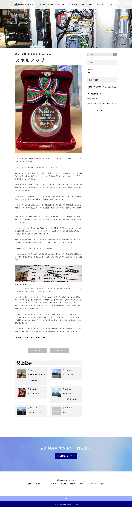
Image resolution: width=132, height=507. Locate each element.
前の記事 (38, 351)
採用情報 (83, 4)
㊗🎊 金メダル (33, 393)
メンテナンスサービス (62, 4)
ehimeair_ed (46, 54)
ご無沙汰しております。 (36, 412)
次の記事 (60, 351)
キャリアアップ (101, 4)
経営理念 (42, 4)
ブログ (89, 73)
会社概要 (74, 4)
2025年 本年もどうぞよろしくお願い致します (102, 88)
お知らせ (91, 4)
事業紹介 (50, 4)
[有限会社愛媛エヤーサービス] (25, 4)
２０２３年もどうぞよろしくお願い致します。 (101, 104)
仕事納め (66, 412)
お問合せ (111, 4)
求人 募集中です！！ (69, 374)
